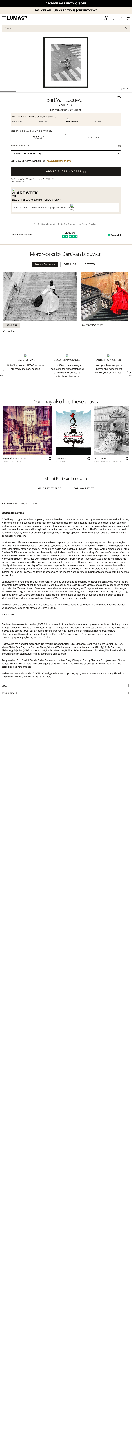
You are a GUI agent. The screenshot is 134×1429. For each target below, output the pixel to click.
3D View (124, 89)
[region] (65, 303)
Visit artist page (49, 488)
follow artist (84, 488)
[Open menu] (3, 18)
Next (130, 372)
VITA (4, 686)
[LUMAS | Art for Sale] (17, 18)
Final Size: (21, 145)
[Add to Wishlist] (119, 98)
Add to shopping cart (64, 171)
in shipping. (50, 179)
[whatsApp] (106, 18)
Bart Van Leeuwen (65, 99)
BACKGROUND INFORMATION (19, 503)
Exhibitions (9, 693)
